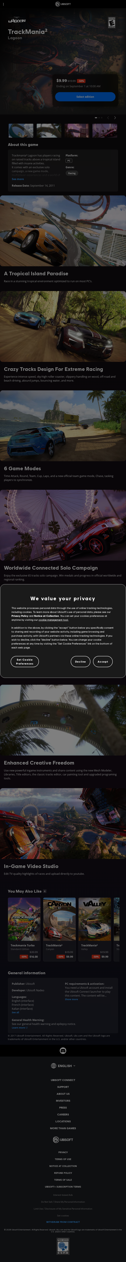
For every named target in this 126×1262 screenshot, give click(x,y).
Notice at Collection (46, 615)
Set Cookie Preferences (25, 661)
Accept (103, 661)
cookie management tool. (54, 619)
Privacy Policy (19, 615)
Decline (80, 661)
